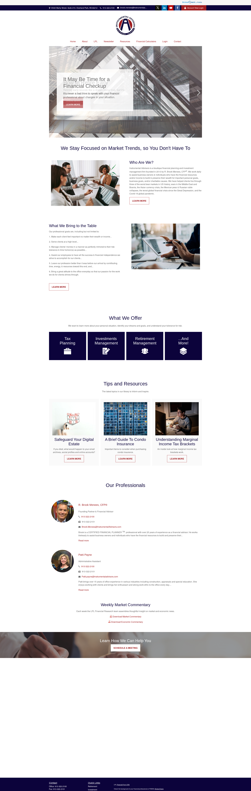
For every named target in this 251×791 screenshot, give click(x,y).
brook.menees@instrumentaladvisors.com (134, 7)
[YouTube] (170, 7)
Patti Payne (85, 554)
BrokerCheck (159, 789)
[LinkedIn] (164, 7)
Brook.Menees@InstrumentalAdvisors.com (101, 526)
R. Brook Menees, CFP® (92, 504)
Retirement (92, 786)
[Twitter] (157, 7)
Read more (83, 540)
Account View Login (195, 8)
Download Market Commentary (126, 616)
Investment (92, 789)
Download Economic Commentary (127, 621)
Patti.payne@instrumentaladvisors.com (100, 576)
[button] (73, 41)
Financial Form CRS (123, 785)
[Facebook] (177, 7)
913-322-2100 (109, 8)
